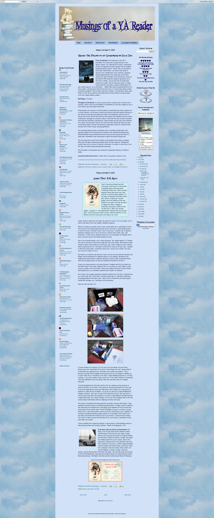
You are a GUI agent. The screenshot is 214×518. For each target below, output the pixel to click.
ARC (83, 167)
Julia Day (94, 167)
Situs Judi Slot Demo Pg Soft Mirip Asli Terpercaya (66, 160)
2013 (139, 209)
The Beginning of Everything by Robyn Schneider (65, 321)
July (141, 187)
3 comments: (104, 486)
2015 (139, 204)
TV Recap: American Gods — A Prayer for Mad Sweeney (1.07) (65, 277)
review (99, 167)
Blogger (124, 513)
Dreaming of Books (65, 307)
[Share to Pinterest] (122, 164)
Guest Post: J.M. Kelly (105, 178)
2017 (139, 159)
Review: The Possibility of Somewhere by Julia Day (105, 56)
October (142, 168)
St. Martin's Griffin (106, 167)
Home (78, 43)
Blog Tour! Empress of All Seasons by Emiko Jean (65, 217)
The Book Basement (66, 318)
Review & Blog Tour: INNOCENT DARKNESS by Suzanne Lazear (66, 357)
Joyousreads (63, 72)
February (142, 199)
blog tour (84, 489)
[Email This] (114, 164)
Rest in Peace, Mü (64, 289)
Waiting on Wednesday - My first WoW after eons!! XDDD (66, 344)
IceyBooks (63, 203)
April (141, 194)
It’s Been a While (64, 205)
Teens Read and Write (66, 353)
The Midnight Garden (66, 157)
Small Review (63, 169)
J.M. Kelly (96, 489)
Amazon (111, 459)
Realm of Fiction (64, 366)
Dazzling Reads (64, 341)
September (143, 182)
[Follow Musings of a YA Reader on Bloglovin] (146, 114)
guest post (90, 489)
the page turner (64, 96)
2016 (139, 162)
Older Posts (127, 495)
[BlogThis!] (116, 164)
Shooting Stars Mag (65, 84)
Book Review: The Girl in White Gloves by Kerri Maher (66, 173)
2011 (139, 214)
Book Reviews (113, 43)
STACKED (62, 132)
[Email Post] (110, 164)
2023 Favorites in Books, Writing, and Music (65, 136)
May (141, 191)
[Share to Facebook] (120, 164)
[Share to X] (118, 164)
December (143, 164)
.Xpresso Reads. (64, 181)
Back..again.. (63, 195)
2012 (139, 211)
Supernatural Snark (65, 297)
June (141, 189)
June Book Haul (64, 264)
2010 (139, 216)
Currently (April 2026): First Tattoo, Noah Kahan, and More (65, 88)
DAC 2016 (88, 167)
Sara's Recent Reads (65, 228)
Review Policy (100, 43)
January (142, 201)
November (143, 166)
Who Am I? (88, 43)
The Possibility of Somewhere (120, 167)
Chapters (116, 459)
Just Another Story (65, 226)
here (96, 251)
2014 (139, 206)
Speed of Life (115, 221)
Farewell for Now (64, 334)
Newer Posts (83, 495)
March (142, 196)
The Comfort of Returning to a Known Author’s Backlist (65, 75)
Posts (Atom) (109, 500)
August (142, 184)
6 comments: (104, 164)
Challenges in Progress (129, 43)
